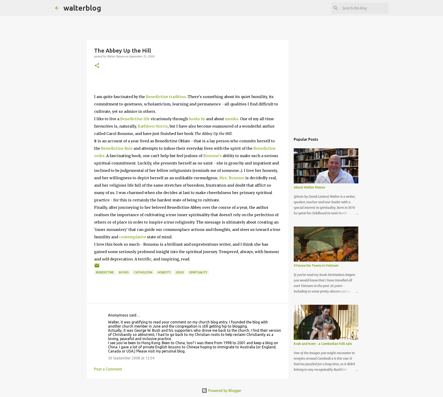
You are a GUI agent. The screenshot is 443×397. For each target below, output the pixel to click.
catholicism (143, 272)
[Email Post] (97, 267)
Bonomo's (212, 155)
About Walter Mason (309, 187)
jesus (180, 272)
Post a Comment (108, 369)
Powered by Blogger (224, 390)
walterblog (82, 8)
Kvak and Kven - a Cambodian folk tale (323, 344)
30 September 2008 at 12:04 (131, 358)
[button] (97, 66)
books (124, 272)
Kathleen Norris (153, 126)
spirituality (198, 272)
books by (197, 118)
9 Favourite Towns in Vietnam (316, 265)
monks (231, 118)
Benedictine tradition (166, 96)
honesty (164, 272)
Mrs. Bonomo (231, 178)
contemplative (132, 237)
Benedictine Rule (117, 148)
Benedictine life (135, 118)
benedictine (105, 272)
